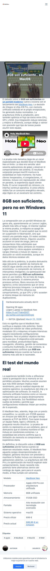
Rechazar (31, 566)
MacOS (31, 538)
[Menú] (46, 4)
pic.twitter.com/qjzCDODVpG (20, 315)
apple (7, 538)
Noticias (38, 85)
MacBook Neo (25, 104)
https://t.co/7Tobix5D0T (17, 312)
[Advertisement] (25, 35)
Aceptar (18, 566)
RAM (41, 538)
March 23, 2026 (33, 319)
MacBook (18, 538)
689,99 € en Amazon (32, 523)
